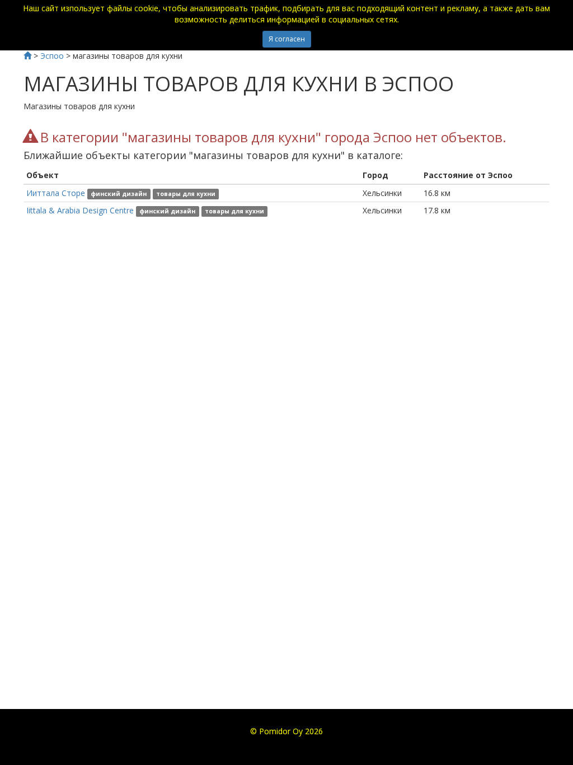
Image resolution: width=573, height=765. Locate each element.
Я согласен (287, 39)
